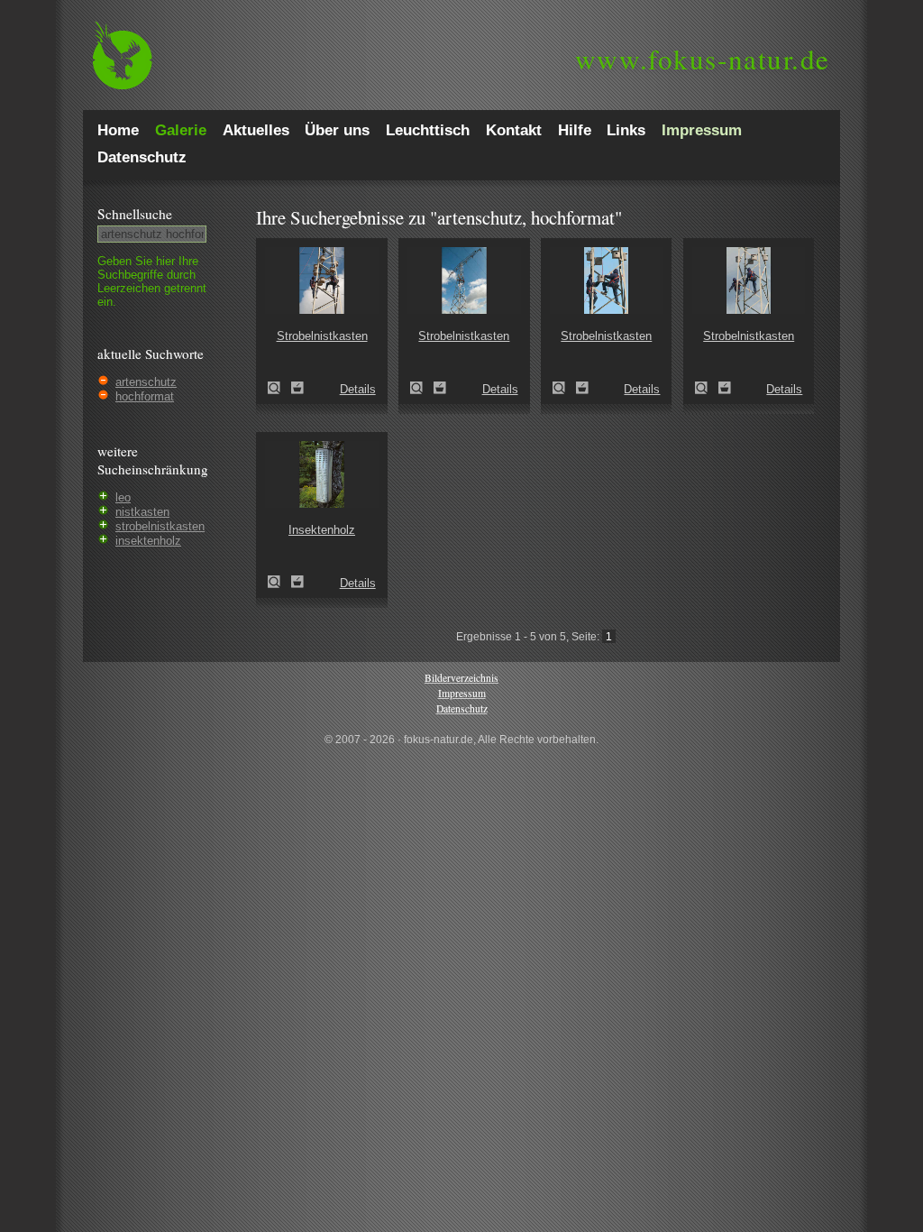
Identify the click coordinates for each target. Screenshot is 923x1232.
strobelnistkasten (160, 526)
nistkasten (142, 512)
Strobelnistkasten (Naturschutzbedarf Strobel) (279, 388)
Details (358, 389)
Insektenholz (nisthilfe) (279, 581)
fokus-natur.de (702, 59)
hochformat (144, 396)
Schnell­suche (134, 214)
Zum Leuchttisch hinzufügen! (297, 388)
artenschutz (146, 382)
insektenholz (148, 540)
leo (123, 497)
